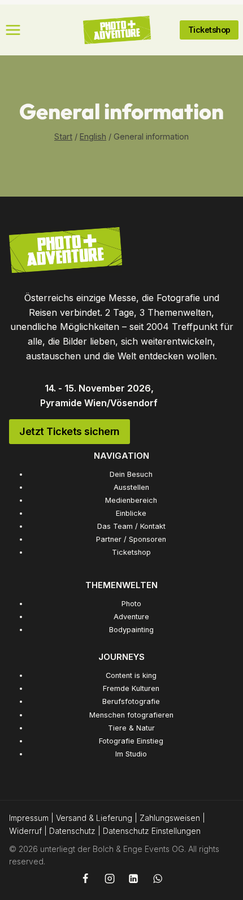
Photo (131, 603)
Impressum (29, 818)
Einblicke (131, 513)
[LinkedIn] (133, 878)
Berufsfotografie (131, 701)
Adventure (131, 616)
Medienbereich (131, 500)
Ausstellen (131, 487)
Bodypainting (131, 629)
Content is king (131, 675)
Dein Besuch (131, 474)
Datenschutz (72, 831)
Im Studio (131, 754)
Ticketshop (131, 552)
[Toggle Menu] (13, 29)
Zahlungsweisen (170, 818)
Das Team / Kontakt (131, 526)
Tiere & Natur (131, 728)
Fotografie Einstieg (131, 741)
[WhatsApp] (157, 878)
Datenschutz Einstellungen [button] (152, 831)
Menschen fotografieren (131, 715)
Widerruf (25, 831)
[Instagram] (109, 878)
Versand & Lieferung (94, 818)
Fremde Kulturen (131, 688)
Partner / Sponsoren (131, 539)
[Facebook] (85, 878)
